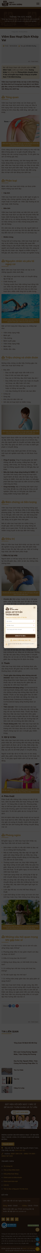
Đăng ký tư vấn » (20, 636)
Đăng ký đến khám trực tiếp (22, 640)
